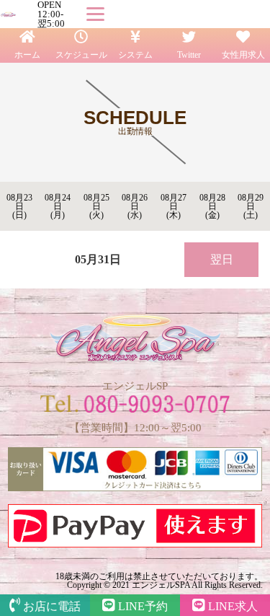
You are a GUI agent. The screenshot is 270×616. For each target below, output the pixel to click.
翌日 (221, 259)
